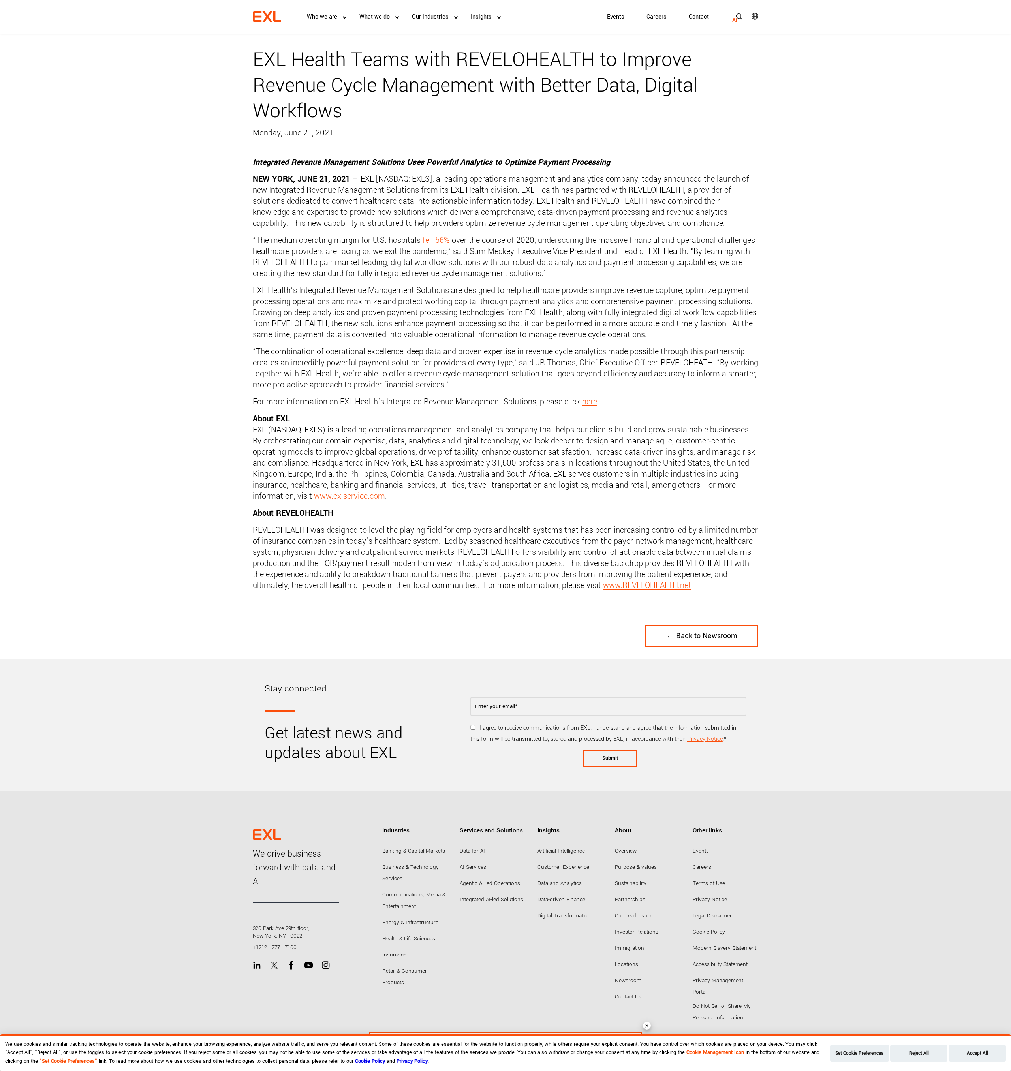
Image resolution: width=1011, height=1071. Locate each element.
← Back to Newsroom (701, 636)
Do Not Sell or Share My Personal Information (722, 1011)
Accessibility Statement (720, 964)
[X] (274, 965)
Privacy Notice (705, 739)
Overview (626, 851)
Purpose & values (636, 867)
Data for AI (472, 851)
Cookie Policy (709, 932)
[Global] (749, 16)
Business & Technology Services (410, 872)
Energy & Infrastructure (410, 922)
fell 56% (436, 240)
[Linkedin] (257, 965)
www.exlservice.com (349, 496)
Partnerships (630, 899)
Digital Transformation (564, 915)
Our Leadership (633, 915)
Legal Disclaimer (712, 915)
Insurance (394, 954)
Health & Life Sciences (408, 938)
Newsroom (628, 980)
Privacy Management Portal (718, 986)
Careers (656, 17)
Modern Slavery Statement (724, 948)
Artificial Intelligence (561, 851)
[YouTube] (308, 965)
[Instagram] (325, 965)
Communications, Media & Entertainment (413, 900)
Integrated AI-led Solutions (491, 899)
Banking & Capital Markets (413, 851)
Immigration (629, 948)
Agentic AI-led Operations (490, 883)
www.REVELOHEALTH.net (647, 585)
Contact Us (628, 996)
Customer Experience (563, 867)
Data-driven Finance (561, 899)
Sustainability (630, 883)
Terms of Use (709, 883)
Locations (626, 964)
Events (615, 17)
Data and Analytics (559, 883)
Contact (699, 17)
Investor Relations (636, 932)
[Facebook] (291, 965)
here (589, 402)
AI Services (473, 867)
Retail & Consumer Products (404, 976)
